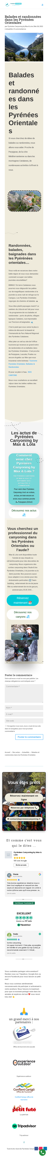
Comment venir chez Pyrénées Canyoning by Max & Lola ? (24, 463)
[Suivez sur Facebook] (36, 1148)
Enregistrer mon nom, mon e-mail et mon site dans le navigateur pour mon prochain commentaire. (23, 728)
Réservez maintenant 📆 (23, 600)
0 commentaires (20, 29)
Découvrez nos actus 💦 (24, 513)
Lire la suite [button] (11, 894)
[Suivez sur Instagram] (41, 1148)
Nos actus (16, 752)
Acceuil (7, 752)
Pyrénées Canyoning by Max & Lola (20, 26)
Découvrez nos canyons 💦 (23, 614)
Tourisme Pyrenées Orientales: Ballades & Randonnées (23, 364)
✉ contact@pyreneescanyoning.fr (24, 819)
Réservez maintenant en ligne (24, 798)
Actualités (9, 29)
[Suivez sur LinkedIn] (45, 1148)
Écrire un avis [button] (21, 865)
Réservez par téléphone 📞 (24, 808)
